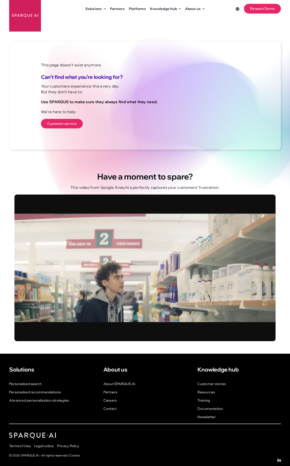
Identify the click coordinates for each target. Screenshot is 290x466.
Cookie (74, 455)
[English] (238, 8)
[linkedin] (279, 460)
